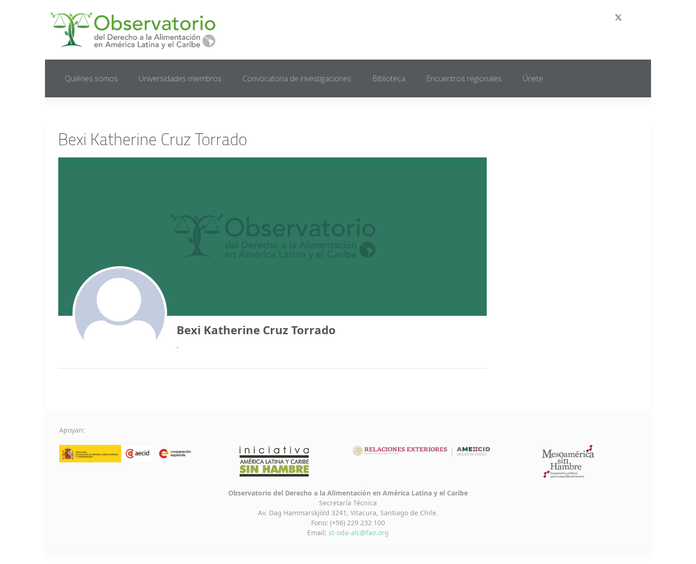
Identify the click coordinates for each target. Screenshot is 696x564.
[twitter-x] (618, 17)
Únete (533, 78)
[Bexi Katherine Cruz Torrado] (119, 313)
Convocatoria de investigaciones (296, 78)
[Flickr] (630, 18)
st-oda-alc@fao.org (359, 532)
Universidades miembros (180, 78)
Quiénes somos (91, 78)
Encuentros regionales (464, 78)
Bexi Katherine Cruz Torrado (256, 330)
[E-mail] (642, 18)
